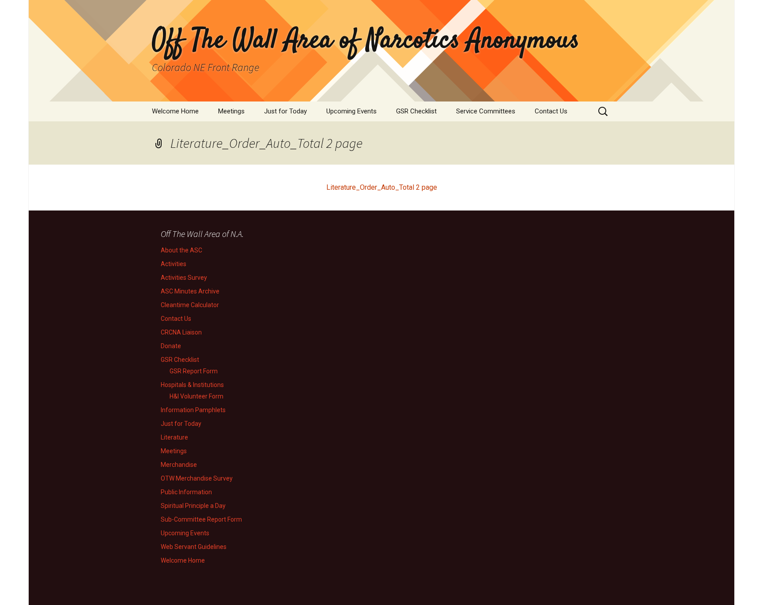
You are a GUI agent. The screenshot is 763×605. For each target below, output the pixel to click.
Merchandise (179, 464)
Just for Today (285, 111)
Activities (173, 263)
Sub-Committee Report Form (201, 519)
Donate (171, 345)
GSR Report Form (194, 371)
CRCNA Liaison (181, 332)
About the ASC (181, 250)
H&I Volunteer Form (196, 396)
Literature (174, 437)
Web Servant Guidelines (194, 546)
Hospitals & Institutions (192, 384)
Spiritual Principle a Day (193, 505)
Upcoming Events (351, 111)
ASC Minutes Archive (190, 291)
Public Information (186, 492)
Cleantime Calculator (190, 304)
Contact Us (551, 111)
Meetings (231, 111)
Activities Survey (184, 277)
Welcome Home (175, 111)
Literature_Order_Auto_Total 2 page (381, 187)
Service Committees (485, 111)
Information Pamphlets (193, 409)
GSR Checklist (416, 111)
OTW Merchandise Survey (197, 478)
